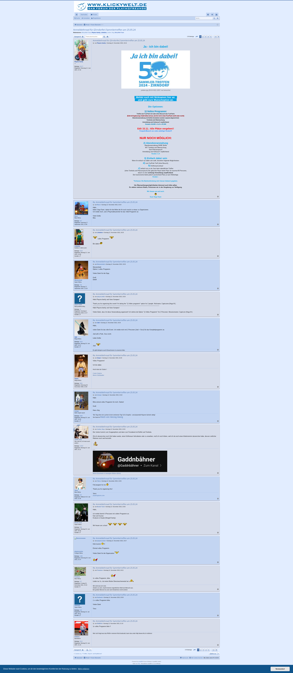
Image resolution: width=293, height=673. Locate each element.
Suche (78, 18)
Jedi (76, 337)
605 (81, 527)
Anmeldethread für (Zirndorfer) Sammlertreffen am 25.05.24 (104, 29)
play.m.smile (78, 304)
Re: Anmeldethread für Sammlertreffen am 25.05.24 (115, 202)
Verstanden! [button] (280, 669)
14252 (81, 446)
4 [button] (208, 36)
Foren (95, 15)
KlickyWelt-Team (86, 32)
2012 (81, 641)
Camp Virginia (97, 373)
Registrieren (97, 18)
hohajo (77, 411)
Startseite (84, 15)
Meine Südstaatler (98, 375)
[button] (196, 36)
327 (81, 221)
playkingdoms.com (98, 495)
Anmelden (86, 18)
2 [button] (202, 36)
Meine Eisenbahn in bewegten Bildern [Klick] (107, 473)
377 (81, 581)
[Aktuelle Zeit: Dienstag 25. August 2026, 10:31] (217, 24)
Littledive (104, 32)
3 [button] (205, 36)
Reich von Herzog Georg (111, 417)
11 (80, 309)
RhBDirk (77, 636)
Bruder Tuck (78, 522)
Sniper (76, 378)
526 (81, 610)
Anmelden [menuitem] (212, 15)
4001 (81, 383)
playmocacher (79, 551)
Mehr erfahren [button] (83, 669)
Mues (76, 216)
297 (81, 495)
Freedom (77, 577)
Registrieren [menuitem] (217, 15)
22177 (81, 66)
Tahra (76, 490)
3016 (81, 341)
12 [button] (215, 36)
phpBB (140, 661)
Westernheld (78, 280)
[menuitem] (208, 14)
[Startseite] (112, 6)
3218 (81, 250)
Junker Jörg (110, 32)
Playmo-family (96, 32)
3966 (81, 415)
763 (81, 285)
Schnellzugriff (77, 15)
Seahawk (77, 605)
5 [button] (210, 36)
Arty (139, 663)
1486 (81, 556)
